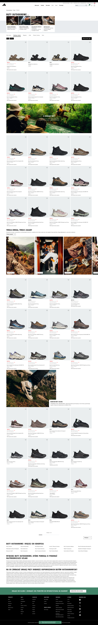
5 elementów (38, 272)
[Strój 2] (49, 256)
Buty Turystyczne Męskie (69, 546)
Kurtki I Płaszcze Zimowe (54, 546)
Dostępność (61, 622)
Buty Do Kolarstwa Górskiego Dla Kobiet (84, 546)
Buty (52, 5)
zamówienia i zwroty (77, 3)
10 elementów (9, 272)
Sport (56, 5)
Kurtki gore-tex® (52, 548)
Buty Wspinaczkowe (39, 546)
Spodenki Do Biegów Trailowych (84, 548)
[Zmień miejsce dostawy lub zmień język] (94, 3)
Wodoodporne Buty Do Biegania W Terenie (12, 548)
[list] (49, 35)
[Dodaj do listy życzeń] (26, 42)
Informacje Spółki (67, 622)
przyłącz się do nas (90, 3)
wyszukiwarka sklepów (66, 3)
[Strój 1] (20, 256)
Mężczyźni (37, 5)
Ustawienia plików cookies (32, 622)
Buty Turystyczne (24, 551)
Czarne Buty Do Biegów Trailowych (83, 551)
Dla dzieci (48, 5)
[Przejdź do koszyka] (94, 5)
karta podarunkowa (83, 3)
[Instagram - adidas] (84, 603)
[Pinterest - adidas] (84, 609)
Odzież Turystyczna (67, 548)
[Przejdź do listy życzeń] (91, 5)
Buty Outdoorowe (24, 548)
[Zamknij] (40, 622)
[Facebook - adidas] (84, 599)
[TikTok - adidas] (84, 612)
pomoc (72, 3)
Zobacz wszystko (10, 234)
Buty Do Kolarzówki (24, 546)
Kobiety (42, 5)
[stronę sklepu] (4, 5)
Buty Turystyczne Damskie (40, 551)
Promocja (61, 5)
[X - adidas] (84, 606)
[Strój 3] (78, 256)
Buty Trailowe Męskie (53, 551)
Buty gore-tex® (9, 551)
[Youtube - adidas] (84, 615)
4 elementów (67, 272)
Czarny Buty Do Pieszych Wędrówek (69, 551)
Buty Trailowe (9, 546)
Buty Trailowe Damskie (39, 548)
